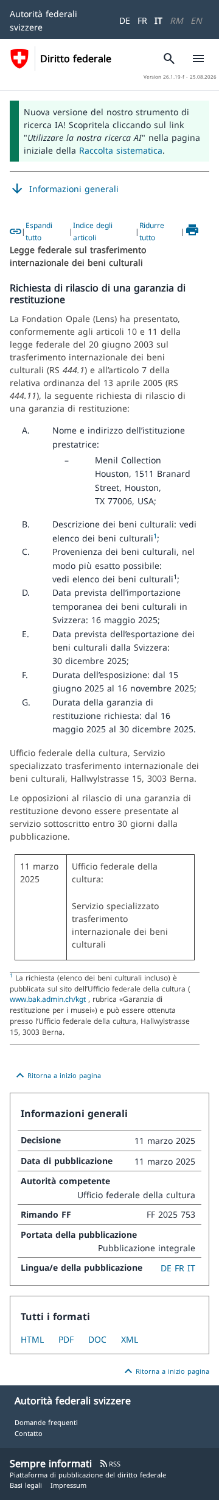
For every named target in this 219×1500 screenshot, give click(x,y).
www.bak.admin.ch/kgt (49, 999)
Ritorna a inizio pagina (57, 1075)
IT (158, 20)
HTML (32, 1339)
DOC (97, 1339)
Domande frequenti (46, 1422)
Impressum (68, 1485)
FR (142, 20)
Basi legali (26, 1485)
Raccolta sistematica (120, 150)
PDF (66, 1339)
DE (124, 20)
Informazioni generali (64, 189)
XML (129, 1339)
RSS (109, 1464)
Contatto (29, 1433)
